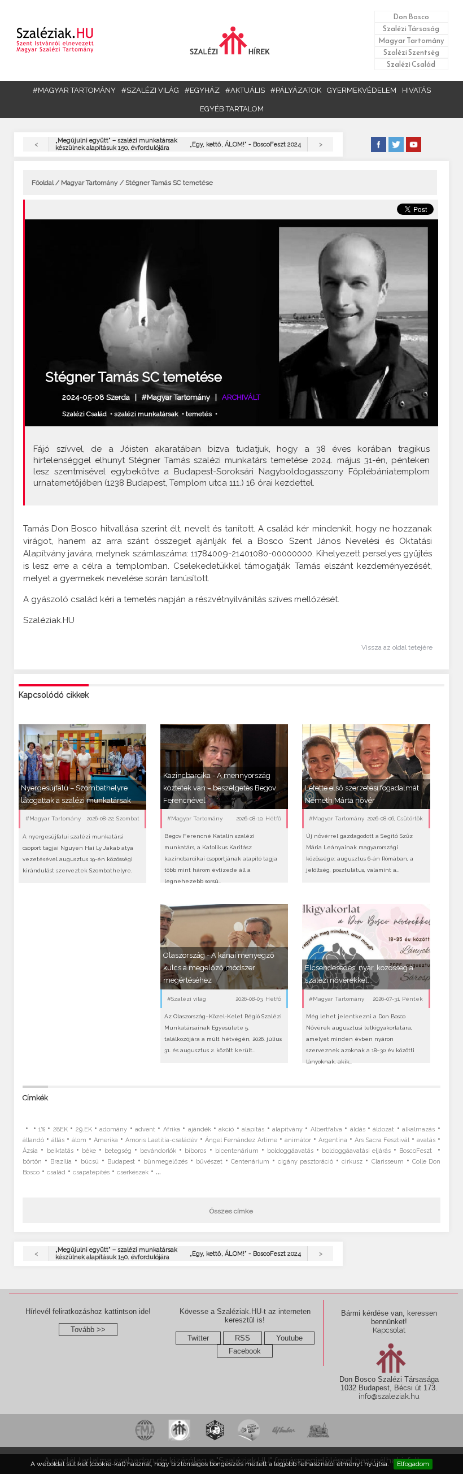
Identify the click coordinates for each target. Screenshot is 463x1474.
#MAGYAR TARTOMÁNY (74, 90)
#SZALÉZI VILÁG (150, 90)
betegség (118, 1151)
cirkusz (352, 1161)
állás (57, 1140)
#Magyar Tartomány (176, 397)
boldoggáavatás (290, 1151)
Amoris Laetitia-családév (161, 1140)
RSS (242, 1338)
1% (41, 1129)
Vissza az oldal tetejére (397, 647)
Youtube (289, 1338)
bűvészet (209, 1161)
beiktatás (60, 1151)
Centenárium (250, 1161)
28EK (60, 1129)
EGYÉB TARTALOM (232, 109)
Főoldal (43, 183)
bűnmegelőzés (165, 1161)
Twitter (198, 1338)
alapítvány (287, 1129)
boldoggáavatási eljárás (356, 1151)
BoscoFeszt (416, 1151)
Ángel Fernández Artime (241, 1140)
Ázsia (30, 1151)
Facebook (245, 1351)
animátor (298, 1140)
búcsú (90, 1161)
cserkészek (132, 1172)
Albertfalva (326, 1129)
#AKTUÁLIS (245, 90)
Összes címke (231, 1211)
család (56, 1172)
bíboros (195, 1151)
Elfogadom (413, 1464)
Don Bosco (411, 16)
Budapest (121, 1161)
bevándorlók (158, 1151)
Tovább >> (88, 1329)
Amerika (106, 1140)
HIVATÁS (416, 90)
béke (89, 1151)
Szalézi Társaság (411, 28)
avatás (426, 1140)
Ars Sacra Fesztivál (382, 1140)
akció (226, 1129)
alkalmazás (418, 1129)
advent (145, 1129)
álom (79, 1140)
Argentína (332, 1140)
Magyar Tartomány (411, 40)
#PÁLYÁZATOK (295, 90)
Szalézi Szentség (411, 52)
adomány (113, 1129)
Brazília (61, 1161)
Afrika (171, 1129)
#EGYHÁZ (202, 90)
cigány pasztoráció (305, 1161)
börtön (32, 1161)
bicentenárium (237, 1151)
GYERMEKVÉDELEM (361, 90)
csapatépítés (91, 1172)
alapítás (253, 1129)
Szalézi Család (411, 64)
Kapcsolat (389, 1330)
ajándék (199, 1129)
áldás (357, 1129)
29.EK (84, 1129)
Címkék (35, 1097)
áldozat (383, 1129)
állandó (33, 1140)
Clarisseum (388, 1161)
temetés (199, 414)
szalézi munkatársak (146, 414)
